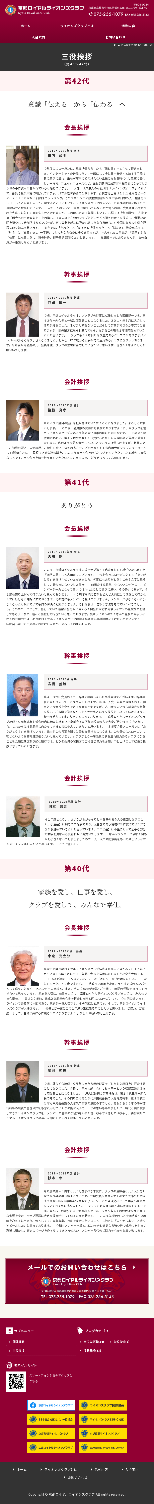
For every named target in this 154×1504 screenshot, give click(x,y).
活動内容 (128, 25)
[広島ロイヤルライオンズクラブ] (51, 1449)
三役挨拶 (18, 1351)
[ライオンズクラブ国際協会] (103, 1407)
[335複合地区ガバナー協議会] (51, 1421)
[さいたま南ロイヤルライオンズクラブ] (103, 1449)
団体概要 (18, 1342)
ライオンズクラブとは (77, 25)
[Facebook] (51, 1407)
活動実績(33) (92, 1350)
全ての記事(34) (94, 1342)
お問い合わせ (115, 37)
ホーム (26, 25)
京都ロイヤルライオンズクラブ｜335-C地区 (44, 10)
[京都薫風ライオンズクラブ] (103, 1435)
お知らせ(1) (122, 1342)
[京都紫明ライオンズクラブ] (51, 1435)
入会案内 (38, 37)
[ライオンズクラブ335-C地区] (103, 1421)
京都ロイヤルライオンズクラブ (72, 1494)
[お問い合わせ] (77, 1303)
